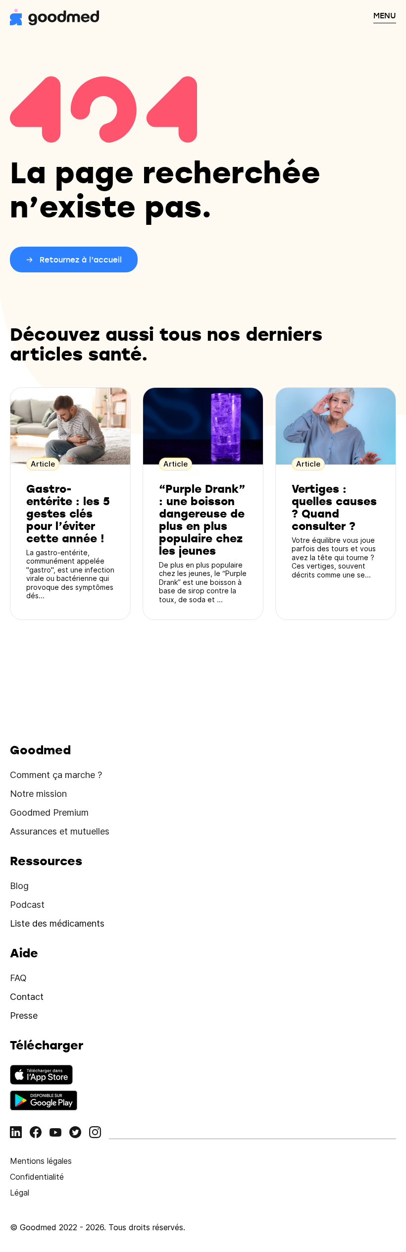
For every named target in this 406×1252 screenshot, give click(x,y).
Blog (19, 886)
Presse (24, 1015)
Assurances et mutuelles (59, 831)
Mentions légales (41, 1161)
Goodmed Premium (49, 812)
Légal (19, 1193)
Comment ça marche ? (56, 775)
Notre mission (38, 793)
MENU (384, 15)
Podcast (27, 904)
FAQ (18, 978)
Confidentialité (37, 1177)
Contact (27, 996)
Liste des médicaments (57, 923)
